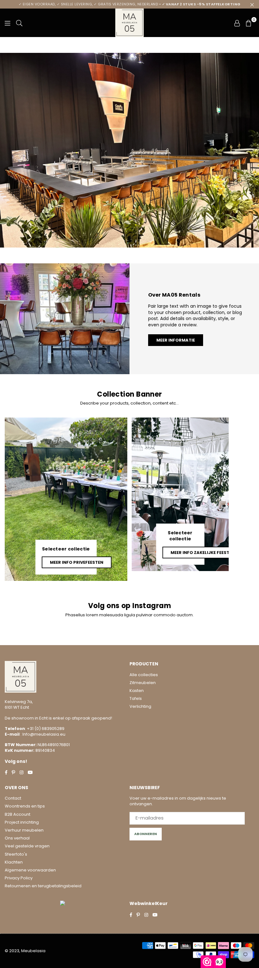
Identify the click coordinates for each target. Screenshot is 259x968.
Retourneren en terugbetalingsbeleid (43, 886)
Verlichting (140, 706)
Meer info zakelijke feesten (203, 553)
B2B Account (17, 814)
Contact (13, 798)
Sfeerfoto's (16, 854)
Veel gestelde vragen (27, 846)
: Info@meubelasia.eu (42, 734)
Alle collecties (144, 675)
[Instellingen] (237, 23)
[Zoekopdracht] (19, 23)
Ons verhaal (17, 838)
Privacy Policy (19, 878)
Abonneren (145, 833)
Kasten (137, 691)
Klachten (14, 862)
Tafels (136, 698)
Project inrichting (22, 822)
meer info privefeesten (76, 562)
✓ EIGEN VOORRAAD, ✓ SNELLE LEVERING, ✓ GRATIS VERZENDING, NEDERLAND (130, 4)
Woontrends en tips (25, 806)
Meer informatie (175, 340)
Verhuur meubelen (24, 830)
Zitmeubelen (143, 683)
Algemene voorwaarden (30, 870)
